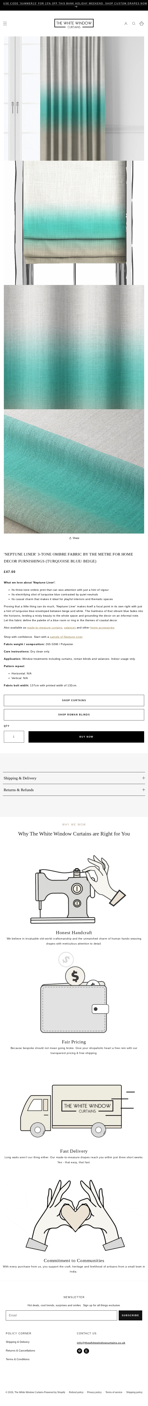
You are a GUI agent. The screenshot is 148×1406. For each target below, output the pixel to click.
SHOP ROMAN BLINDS (74, 714)
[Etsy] (86, 1351)
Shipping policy (134, 1392)
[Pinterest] (79, 1351)
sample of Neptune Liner (66, 636)
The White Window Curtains (29, 1392)
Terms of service (113, 1392)
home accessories (102, 627)
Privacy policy (94, 1392)
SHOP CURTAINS (74, 700)
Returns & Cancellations (20, 1350)
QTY (7, 726)
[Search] (134, 23)
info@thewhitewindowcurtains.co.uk (101, 1342)
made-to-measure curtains (44, 627)
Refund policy (76, 1392)
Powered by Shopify (54, 1392)
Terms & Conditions (17, 1359)
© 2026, (10, 1392)
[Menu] (5, 23)
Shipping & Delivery (17, 1341)
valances (70, 627)
